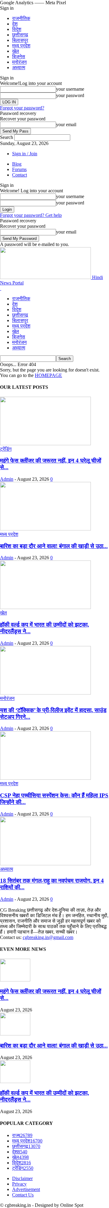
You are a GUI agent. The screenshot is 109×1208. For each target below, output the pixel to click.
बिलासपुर (20, 40)
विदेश (16, 29)
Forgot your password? (22, 107)
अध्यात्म (18, 67)
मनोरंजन (19, 62)
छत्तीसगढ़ (20, 34)
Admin (6, 479)
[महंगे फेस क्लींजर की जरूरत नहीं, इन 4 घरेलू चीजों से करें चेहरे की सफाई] (45, 443)
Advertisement (26, 1189)
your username (70, 89)
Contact (19, 174)
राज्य (22, 1135)
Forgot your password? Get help (31, 215)
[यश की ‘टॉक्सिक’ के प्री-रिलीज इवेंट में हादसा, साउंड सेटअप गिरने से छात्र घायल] (45, 692)
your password (70, 95)
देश (15, 23)
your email (66, 124)
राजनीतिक (21, 18)
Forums (19, 169)
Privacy (19, 1183)
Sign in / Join (24, 153)
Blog (16, 164)
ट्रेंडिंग (6, 449)
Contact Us (23, 1194)
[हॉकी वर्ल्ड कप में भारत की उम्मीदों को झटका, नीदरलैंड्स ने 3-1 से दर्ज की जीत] (45, 607)
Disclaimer (22, 1178)
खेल (15, 51)
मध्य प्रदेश (21, 45)
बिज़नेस (18, 56)
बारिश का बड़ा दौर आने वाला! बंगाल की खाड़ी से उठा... (54, 546)
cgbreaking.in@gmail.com (48, 937)
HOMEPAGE (48, 375)
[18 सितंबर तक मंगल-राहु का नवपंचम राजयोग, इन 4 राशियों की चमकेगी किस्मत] (45, 863)
